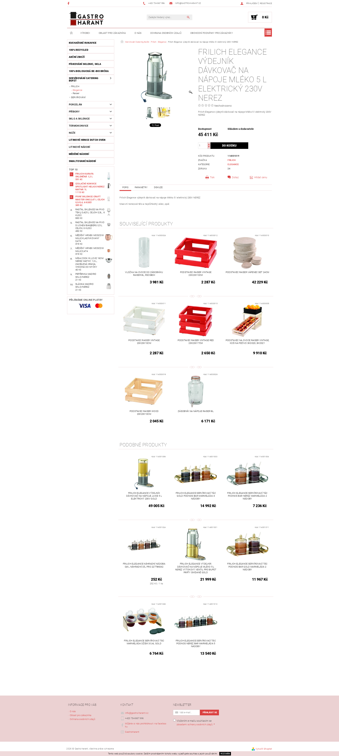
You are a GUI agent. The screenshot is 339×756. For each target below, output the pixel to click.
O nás (138, 33)
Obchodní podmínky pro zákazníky (211, 33)
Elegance (77, 90)
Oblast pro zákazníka (112, 33)
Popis (125, 187)
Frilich (75, 86)
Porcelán (75, 104)
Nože (72, 132)
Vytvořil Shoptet (263, 749)
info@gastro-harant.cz (136, 713)
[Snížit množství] (208, 147)
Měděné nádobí (79, 154)
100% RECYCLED (78, 49)
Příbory (74, 111)
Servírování (78, 97)
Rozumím (225, 753)
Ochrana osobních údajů (166, 33)
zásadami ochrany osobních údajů (194, 724)
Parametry (141, 187)
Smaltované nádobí (82, 161)
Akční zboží (77, 57)
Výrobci (85, 33)
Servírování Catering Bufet (83, 79)
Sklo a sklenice (79, 118)
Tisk (212, 177)
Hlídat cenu (260, 177)
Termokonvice (78, 125)
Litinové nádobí (79, 147)
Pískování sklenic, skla (85, 64)
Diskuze (158, 187)
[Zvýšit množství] (208, 144)
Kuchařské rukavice (83, 42)
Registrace (266, 3)
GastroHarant (132, 732)
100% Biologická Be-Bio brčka (89, 71)
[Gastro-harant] (86, 19)
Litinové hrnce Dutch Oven (87, 139)
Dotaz (235, 177)
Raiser (76, 93)
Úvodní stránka (71, 33)
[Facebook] (69, 3)
